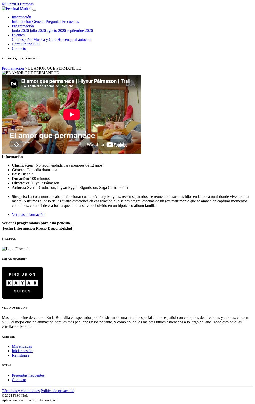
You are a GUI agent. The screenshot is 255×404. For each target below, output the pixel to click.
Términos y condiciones (21, 391)
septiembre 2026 (80, 30)
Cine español (22, 39)
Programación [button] (23, 26)
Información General (28, 21)
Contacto (19, 48)
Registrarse (20, 355)
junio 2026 (20, 30)
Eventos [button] (18, 35)
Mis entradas (22, 346)
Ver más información (28, 214)
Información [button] (21, 17)
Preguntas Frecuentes (62, 21)
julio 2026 (38, 30)
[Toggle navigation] (34, 10)
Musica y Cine (44, 39)
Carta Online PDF (26, 44)
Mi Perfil (9, 4)
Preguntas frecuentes (28, 375)
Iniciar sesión (22, 351)
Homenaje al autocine (74, 39)
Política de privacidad (57, 391)
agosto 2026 (56, 30)
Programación (13, 68)
